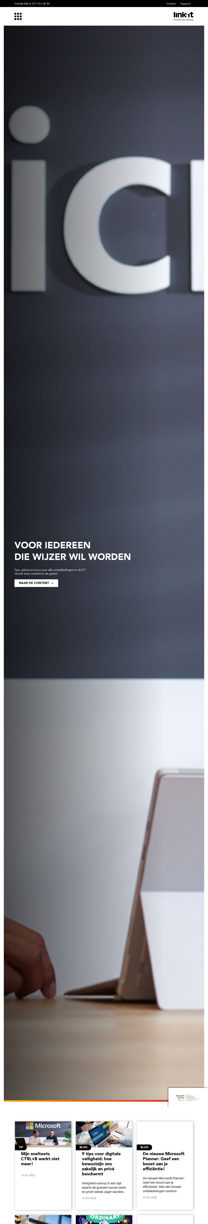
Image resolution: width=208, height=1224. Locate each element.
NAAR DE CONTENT (34, 583)
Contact (171, 3)
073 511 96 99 (41, 3)
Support (185, 3)
